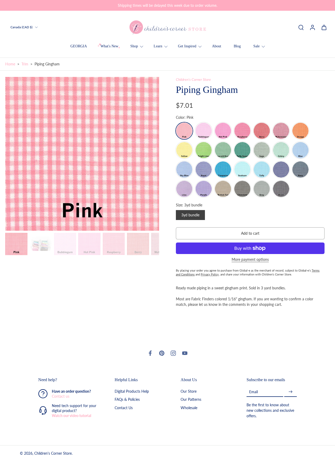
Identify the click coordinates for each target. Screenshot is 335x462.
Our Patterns (191, 399)
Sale (256, 46)
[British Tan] (223, 189)
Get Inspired (187, 46)
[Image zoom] (82, 154)
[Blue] (300, 150)
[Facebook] (150, 353)
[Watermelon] (281, 130)
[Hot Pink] (223, 130)
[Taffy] (261, 169)
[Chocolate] (242, 189)
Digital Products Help (132, 391)
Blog (237, 46)
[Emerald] (223, 150)
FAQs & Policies (127, 399)
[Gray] (261, 189)
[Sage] (261, 150)
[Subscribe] (290, 392)
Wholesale (189, 407)
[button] (250, 233)
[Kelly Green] (242, 150)
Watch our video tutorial (71, 415)
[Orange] (300, 130)
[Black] (281, 189)
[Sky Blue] (184, 169)
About (216, 46)
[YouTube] (185, 353)
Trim (24, 64)
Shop (134, 46)
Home (10, 64)
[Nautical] (281, 169)
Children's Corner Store (193, 79)
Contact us (60, 396)
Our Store (189, 391)
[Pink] (184, 130)
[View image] (16, 244)
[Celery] (281, 150)
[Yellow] (184, 150)
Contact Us (124, 407)
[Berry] (261, 130)
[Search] (301, 27)
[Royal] (203, 169)
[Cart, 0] (324, 27)
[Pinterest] (162, 353)
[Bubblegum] (203, 130)
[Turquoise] (223, 169)
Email (253, 392)
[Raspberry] (242, 130)
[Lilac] (184, 189)
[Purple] (203, 189)
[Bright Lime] (203, 150)
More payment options (250, 260)
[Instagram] (173, 353)
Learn (158, 46)
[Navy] (300, 169)
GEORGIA (78, 46)
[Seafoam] (242, 169)
